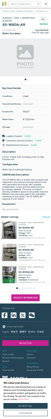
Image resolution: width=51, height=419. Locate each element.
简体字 (14, 331)
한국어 (31, 331)
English (5, 331)
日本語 (40, 331)
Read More (23, 399)
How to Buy (8, 354)
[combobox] (22, 4)
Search (5, 361)
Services (31, 357)
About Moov (33, 366)
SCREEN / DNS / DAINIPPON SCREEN (17, 11)
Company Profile (35, 370)
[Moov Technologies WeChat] (32, 315)
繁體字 (23, 331)
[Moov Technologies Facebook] (4, 315)
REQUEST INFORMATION (26, 298)
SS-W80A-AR (42, 11)
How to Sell (8, 370)
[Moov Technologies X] (23, 315)
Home (30, 354)
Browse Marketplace (13, 357)
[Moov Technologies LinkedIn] (13, 315)
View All (46, 216)
